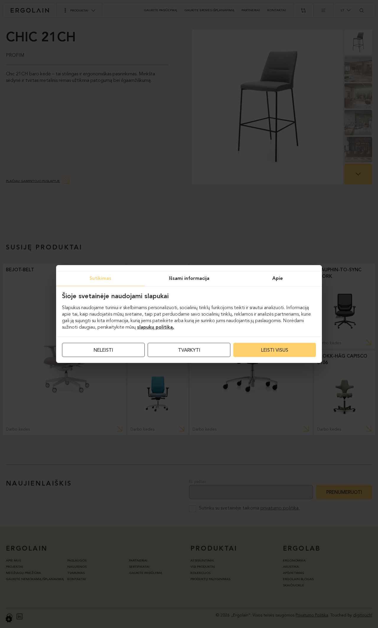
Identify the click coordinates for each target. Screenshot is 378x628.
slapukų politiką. (155, 327)
